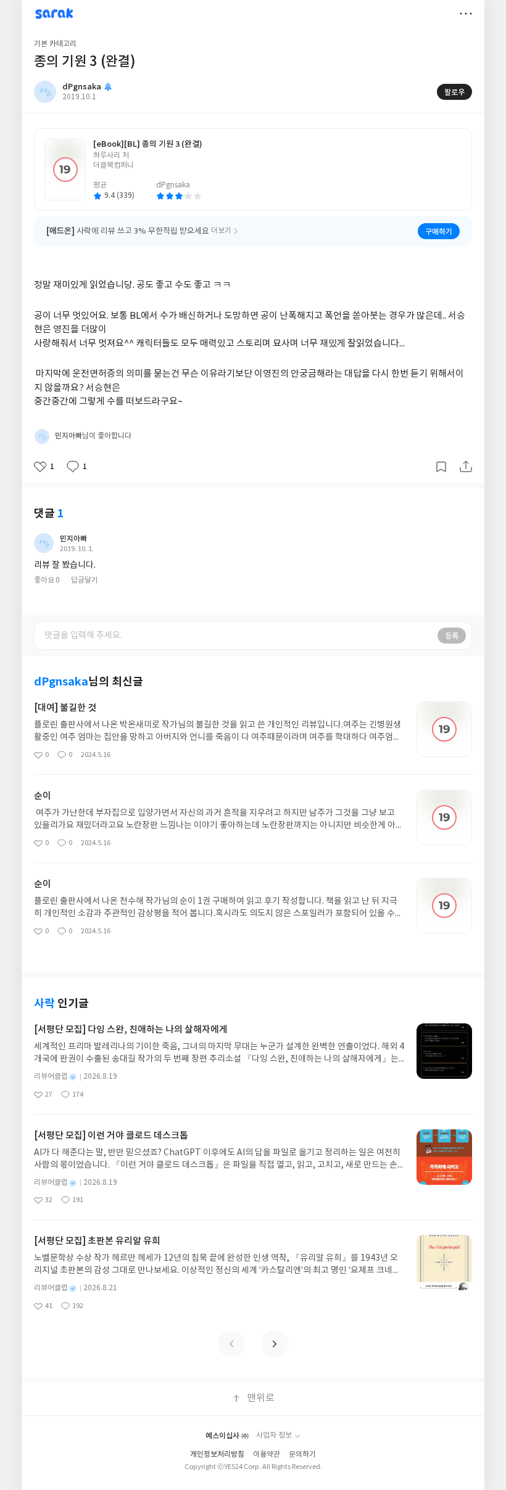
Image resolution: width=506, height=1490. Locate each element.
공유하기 (466, 467)
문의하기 (302, 1455)
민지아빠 (73, 538)
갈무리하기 (441, 467)
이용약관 (266, 1455)
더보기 (466, 13)
